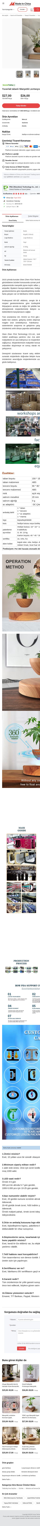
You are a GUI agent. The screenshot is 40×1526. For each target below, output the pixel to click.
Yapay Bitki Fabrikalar (11, 1503)
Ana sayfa (5, 15)
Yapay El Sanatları (30, 15)
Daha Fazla (6, 1507)
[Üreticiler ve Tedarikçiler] (20, 4)
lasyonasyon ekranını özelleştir (12, 1476)
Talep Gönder (21, 106)
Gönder (21, 1348)
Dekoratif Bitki (27, 1503)
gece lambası (6, 1468)
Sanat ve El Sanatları (16, 15)
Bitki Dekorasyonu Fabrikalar (13, 1498)
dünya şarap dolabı (8, 1472)
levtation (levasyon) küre (30, 1472)
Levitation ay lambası (29, 1476)
